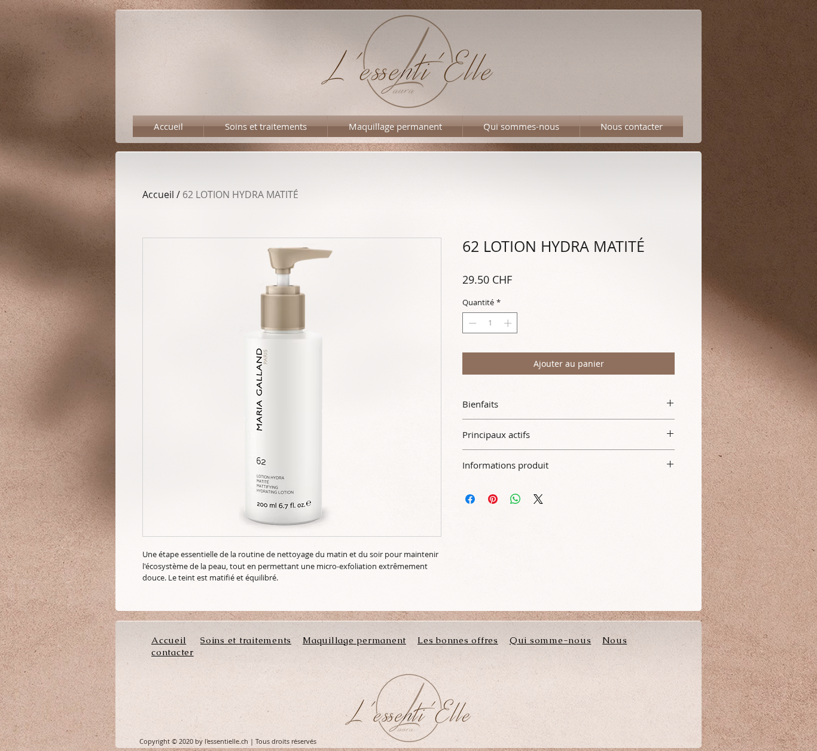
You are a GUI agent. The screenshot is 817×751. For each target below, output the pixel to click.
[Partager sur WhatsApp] (515, 499)
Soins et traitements (245, 640)
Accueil (158, 194)
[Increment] (509, 323)
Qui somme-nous (551, 640)
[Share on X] (538, 499)
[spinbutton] (490, 323)
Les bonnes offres (457, 640)
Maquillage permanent (354, 640)
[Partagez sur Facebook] (470, 499)
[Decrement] (471, 323)
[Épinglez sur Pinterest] (493, 499)
